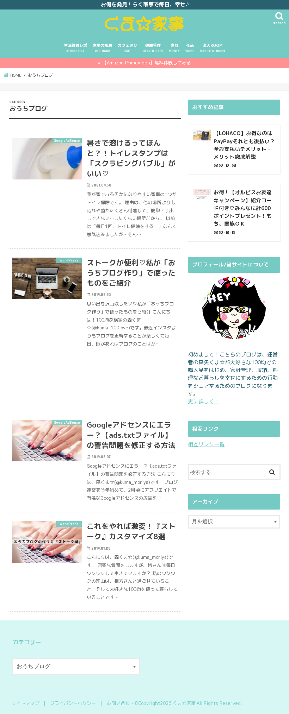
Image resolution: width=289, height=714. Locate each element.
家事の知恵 (102, 48)
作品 (190, 48)
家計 (174, 48)
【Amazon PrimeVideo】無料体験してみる (146, 62)
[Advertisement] (95, 384)
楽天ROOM (212, 48)
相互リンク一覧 (206, 444)
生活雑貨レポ (75, 48)
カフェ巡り (127, 48)
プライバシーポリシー (73, 703)
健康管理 (153, 48)
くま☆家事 (184, 703)
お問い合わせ (120, 703)
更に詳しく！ (204, 401)
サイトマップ (25, 703)
